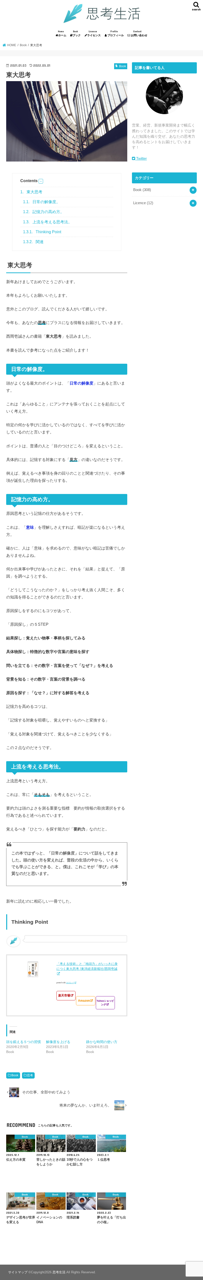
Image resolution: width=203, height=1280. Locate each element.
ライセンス (94, 33)
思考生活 (58, 1272)
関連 (33, 242)
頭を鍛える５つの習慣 (23, 1042)
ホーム (62, 33)
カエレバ (70, 983)
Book (14, 1075)
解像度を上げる (58, 1042)
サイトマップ (17, 1272)
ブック (77, 33)
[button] (41, 181)
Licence (143, 203)
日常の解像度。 (41, 202)
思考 (30, 1075)
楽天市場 (64, 995)
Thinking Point (42, 232)
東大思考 (31, 192)
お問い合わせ (138, 33)
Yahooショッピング (105, 1002)
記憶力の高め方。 (43, 212)
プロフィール (115, 33)
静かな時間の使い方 (101, 1042)
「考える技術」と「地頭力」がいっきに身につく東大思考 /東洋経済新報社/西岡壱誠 (87, 966)
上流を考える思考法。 (47, 222)
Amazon (84, 1000)
